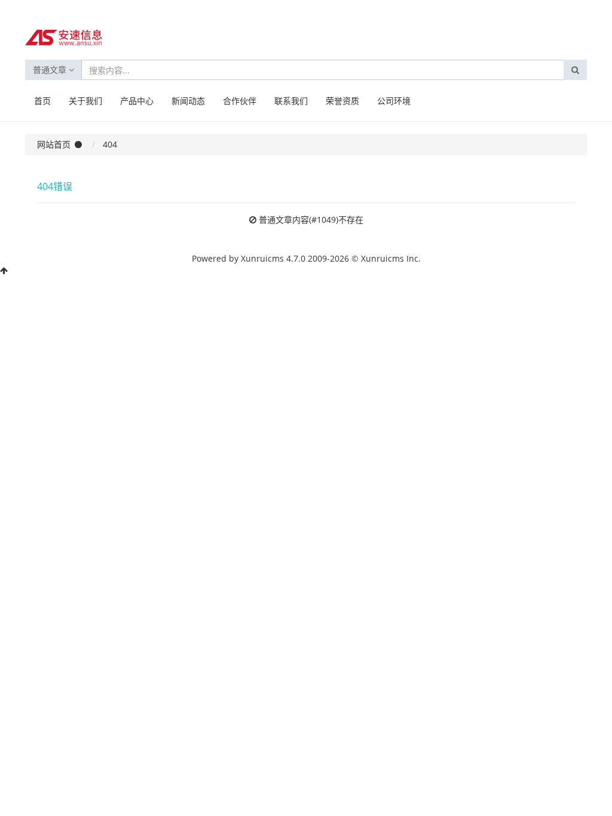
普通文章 (51, 69)
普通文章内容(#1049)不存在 (311, 219)
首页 (42, 100)
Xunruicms (262, 258)
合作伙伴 (239, 100)
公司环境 (394, 100)
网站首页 (54, 144)
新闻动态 (188, 100)
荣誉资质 (342, 100)
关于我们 (85, 100)
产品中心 (137, 100)
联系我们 (291, 100)
